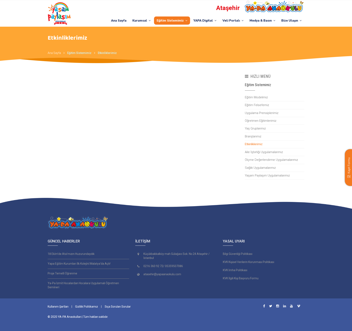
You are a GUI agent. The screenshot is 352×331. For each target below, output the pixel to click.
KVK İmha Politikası (235, 270)
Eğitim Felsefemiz (257, 105)
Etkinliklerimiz (254, 144)
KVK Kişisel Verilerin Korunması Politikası (248, 262)
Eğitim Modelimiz (256, 97)
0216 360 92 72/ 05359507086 (163, 266)
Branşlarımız (253, 136)
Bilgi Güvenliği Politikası (237, 253)
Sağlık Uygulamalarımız (260, 168)
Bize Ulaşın (290, 21)
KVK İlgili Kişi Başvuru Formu (240, 278)
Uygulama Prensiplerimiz (261, 113)
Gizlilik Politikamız (86, 306)
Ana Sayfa (118, 21)
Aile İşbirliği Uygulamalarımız (264, 152)
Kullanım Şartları (58, 306)
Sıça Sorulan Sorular (118, 306)
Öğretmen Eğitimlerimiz (260, 121)
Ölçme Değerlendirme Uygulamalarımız (271, 160)
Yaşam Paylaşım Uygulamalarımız (267, 175)
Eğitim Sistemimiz (171, 21)
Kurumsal (140, 21)
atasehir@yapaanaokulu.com (162, 274)
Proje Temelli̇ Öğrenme (62, 273)
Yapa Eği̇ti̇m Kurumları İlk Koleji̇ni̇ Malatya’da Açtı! (79, 263)
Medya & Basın (261, 21)
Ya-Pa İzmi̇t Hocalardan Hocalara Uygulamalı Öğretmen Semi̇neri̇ (83, 285)
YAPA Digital (203, 21)
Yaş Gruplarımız (255, 128)
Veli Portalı (232, 21)
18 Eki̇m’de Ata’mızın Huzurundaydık (71, 253)
